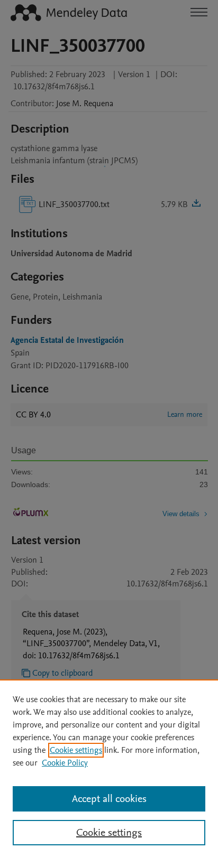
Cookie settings (76, 750)
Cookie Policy (65, 763)
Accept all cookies (109, 799)
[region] (109, 768)
